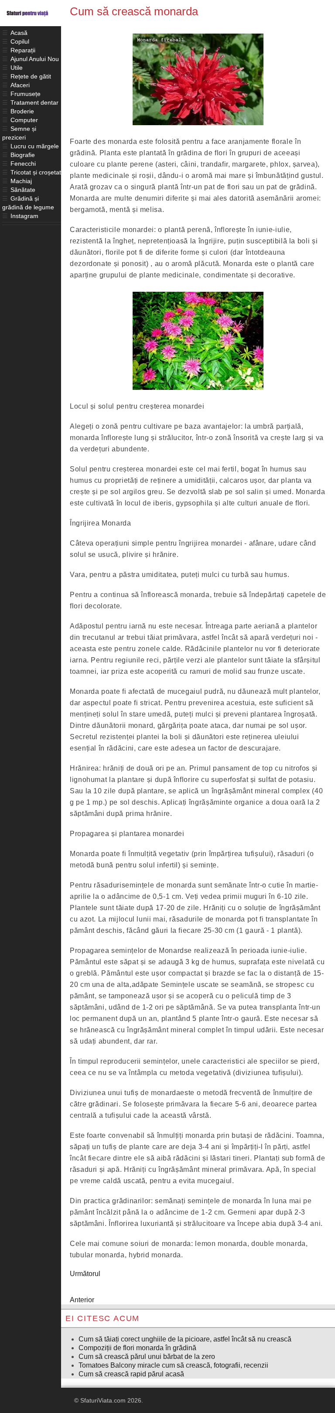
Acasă (18, 32)
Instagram (24, 215)
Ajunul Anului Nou (34, 58)
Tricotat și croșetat (35, 172)
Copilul (19, 41)
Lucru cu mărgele (34, 146)
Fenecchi (23, 163)
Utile (16, 67)
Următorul (85, 1273)
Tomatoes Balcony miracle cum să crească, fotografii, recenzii (173, 1365)
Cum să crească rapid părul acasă (131, 1374)
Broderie (22, 111)
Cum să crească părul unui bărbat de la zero (147, 1356)
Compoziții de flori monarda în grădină (137, 1348)
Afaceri (20, 85)
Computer (24, 119)
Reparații (22, 50)
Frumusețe (25, 93)
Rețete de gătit (30, 76)
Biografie (22, 154)
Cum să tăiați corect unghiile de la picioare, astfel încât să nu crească (185, 1339)
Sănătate (22, 189)
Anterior (82, 1300)
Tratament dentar (34, 102)
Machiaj (21, 180)
